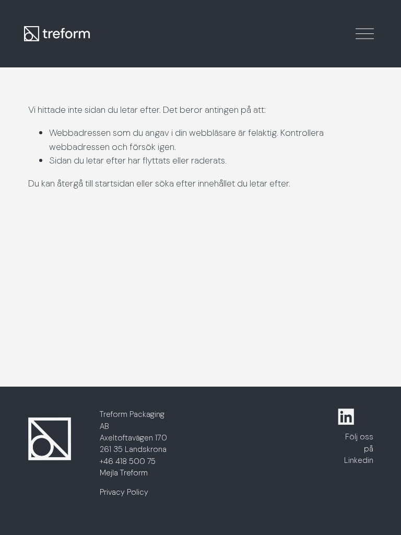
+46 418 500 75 (128, 461)
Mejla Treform (124, 473)
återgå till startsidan (95, 183)
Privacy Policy (124, 492)
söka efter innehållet (195, 183)
